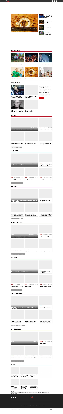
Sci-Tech (14, 258)
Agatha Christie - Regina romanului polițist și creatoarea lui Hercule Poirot (17, 111)
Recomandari (16, 329)
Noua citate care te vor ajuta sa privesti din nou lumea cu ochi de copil (34, 387)
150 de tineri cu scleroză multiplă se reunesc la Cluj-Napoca (16, 179)
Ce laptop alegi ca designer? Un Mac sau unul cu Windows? (31, 286)
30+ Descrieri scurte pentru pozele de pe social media (46, 129)
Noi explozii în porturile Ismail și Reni (46, 251)
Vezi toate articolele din (16, 147)
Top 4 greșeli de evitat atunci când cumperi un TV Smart (22, 271)
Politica (14, 186)
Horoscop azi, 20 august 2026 (44, 92)
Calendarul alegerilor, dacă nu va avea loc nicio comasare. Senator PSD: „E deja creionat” (24, 201)
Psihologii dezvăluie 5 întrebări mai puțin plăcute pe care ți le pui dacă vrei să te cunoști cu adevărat (45, 144)
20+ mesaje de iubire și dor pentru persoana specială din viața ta (30, 143)
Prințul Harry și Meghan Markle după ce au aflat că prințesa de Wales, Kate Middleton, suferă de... (23, 237)
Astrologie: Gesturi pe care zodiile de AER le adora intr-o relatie (24, 375)
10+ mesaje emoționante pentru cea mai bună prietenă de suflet (17, 143)
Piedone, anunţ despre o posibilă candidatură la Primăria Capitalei (30, 215)
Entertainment (17, 293)
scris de (32, 28)
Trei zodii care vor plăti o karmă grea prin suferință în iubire (31, 111)
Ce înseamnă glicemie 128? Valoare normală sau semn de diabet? (30, 179)
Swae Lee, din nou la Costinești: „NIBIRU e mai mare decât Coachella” (31, 64)
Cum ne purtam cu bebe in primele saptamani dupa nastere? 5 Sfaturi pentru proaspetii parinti (23, 388)
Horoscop (13, 28)
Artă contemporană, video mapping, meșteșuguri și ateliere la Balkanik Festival (16, 65)
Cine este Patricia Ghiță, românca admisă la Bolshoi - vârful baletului (45, 322)
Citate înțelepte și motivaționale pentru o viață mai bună (22, 129)
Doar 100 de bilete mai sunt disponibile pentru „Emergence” (45, 64)
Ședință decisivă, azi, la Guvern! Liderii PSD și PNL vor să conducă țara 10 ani (17, 215)
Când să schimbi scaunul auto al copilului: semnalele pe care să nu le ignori (16, 97)
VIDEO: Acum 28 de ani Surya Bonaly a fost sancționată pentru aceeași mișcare (23, 308)
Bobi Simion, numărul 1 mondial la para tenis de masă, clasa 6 (17, 78)
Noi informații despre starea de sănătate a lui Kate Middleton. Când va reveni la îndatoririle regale (17, 251)
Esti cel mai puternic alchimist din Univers (33, 375)
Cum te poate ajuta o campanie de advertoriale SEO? (45, 272)
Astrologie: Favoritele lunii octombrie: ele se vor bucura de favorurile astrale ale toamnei (14, 388)
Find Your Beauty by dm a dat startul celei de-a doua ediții (31, 97)
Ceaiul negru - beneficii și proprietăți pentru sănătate (45, 179)
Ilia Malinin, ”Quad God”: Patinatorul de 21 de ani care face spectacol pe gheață (45, 308)
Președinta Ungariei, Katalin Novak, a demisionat (31, 251)
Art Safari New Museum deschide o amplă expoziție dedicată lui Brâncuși (45, 357)
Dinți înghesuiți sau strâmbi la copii (18, 164)
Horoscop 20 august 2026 (29, 78)
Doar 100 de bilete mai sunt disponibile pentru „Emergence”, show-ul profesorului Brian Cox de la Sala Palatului (45, 87)
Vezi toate (42, 98)
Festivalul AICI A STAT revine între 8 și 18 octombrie (21, 343)
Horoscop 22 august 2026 (17, 30)
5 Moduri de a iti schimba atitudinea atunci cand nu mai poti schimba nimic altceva (14, 376)
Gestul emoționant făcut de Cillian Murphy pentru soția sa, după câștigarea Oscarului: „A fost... (45, 237)
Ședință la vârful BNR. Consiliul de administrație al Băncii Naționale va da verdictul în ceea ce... (46, 201)
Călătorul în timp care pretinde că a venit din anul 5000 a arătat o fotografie (30, 322)
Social (13, 115)
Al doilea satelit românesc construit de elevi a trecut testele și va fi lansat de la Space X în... (17, 286)
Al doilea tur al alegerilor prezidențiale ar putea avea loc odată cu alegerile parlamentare (46, 215)
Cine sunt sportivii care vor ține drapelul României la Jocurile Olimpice (16, 322)
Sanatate (14, 151)
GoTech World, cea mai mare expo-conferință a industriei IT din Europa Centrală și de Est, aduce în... (45, 286)
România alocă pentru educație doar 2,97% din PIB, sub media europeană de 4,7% (45, 79)
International (16, 222)
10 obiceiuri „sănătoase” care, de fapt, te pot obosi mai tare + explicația (46, 165)
